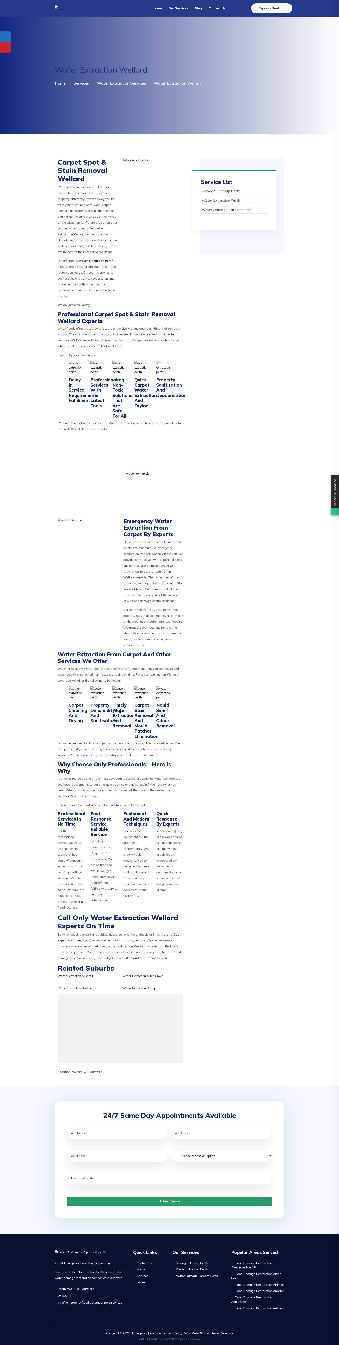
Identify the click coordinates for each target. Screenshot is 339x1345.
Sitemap (142, 1282)
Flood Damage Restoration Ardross (259, 1308)
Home (157, 8)
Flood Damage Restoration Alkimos (259, 1285)
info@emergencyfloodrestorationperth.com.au (89, 1302)
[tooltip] (5, 36)
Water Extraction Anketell (75, 976)
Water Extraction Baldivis (75, 988)
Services (142, 1276)
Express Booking (271, 8)
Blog (198, 8)
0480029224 (67, 1295)
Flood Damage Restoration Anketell (259, 1291)
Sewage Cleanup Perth (221, 191)
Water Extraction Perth (221, 200)
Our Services (178, 8)
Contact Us (217, 8)
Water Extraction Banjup (139, 988)
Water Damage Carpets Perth (226, 209)
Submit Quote (169, 1201)
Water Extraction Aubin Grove (142, 976)
